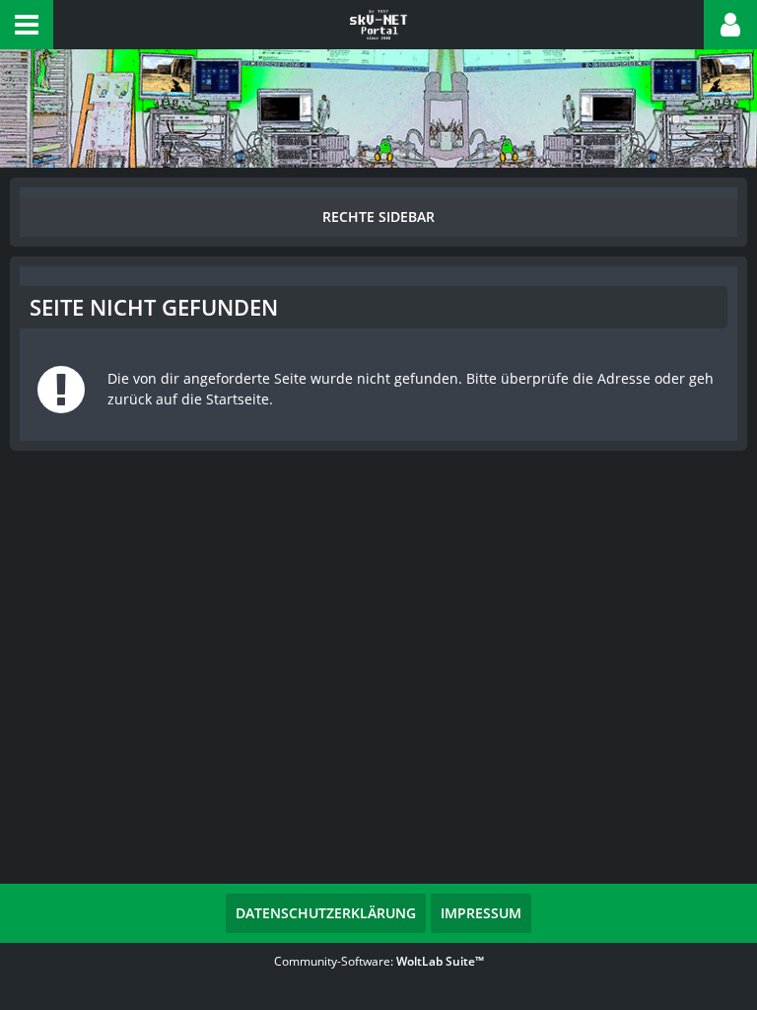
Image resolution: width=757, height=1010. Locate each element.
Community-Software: (379, 961)
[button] (26, 24)
